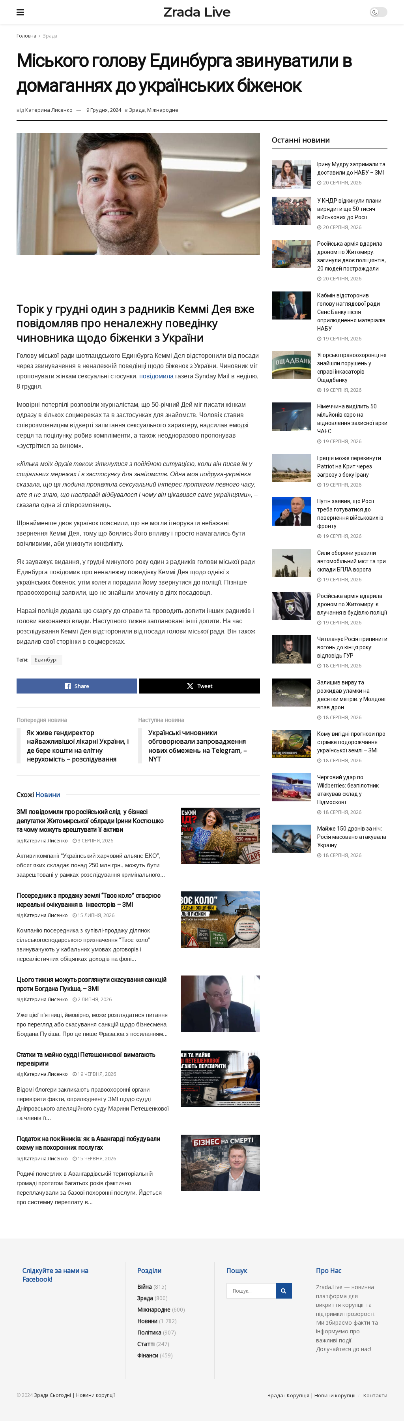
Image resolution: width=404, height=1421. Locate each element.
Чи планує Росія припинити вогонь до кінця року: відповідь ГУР (352, 647)
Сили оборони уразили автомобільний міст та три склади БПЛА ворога (351, 561)
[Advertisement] (138, 278)
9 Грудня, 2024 (103, 109)
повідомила (156, 376)
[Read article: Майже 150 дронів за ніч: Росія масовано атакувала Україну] (291, 839)
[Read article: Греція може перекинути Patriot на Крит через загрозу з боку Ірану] (291, 468)
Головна (26, 35)
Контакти (375, 1395)
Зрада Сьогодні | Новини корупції (74, 1395)
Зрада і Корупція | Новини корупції (311, 1395)
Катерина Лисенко (49, 109)
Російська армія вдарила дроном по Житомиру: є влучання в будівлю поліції (352, 604)
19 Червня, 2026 (96, 1074)
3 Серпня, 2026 (95, 840)
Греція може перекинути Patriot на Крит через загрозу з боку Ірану (349, 466)
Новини (147, 1321)
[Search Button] (284, 1291)
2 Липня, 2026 (94, 999)
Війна (144, 1286)
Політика (149, 1332)
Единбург (46, 659)
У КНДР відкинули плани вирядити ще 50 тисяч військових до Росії (349, 208)
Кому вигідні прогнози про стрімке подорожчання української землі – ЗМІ (351, 742)
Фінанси (147, 1355)
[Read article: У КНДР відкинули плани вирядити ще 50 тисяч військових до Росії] (291, 211)
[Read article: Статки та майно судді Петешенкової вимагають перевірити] (220, 1079)
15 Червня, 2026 (96, 1158)
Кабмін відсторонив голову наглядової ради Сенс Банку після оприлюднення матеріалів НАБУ (351, 312)
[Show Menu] (20, 12)
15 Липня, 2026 (95, 915)
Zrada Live (196, 12)
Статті (146, 1344)
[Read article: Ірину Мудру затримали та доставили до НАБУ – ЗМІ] (291, 174)
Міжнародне (162, 109)
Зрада (50, 35)
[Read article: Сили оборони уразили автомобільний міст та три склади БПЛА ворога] (291, 563)
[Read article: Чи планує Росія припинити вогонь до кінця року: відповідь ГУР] (291, 649)
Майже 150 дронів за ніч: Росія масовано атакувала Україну (351, 836)
